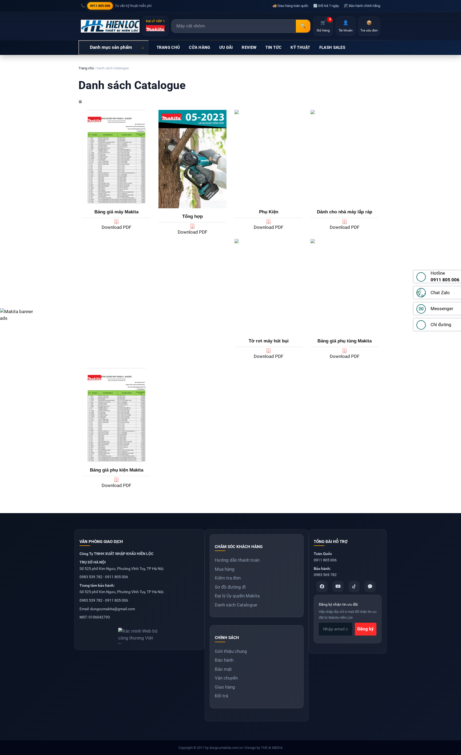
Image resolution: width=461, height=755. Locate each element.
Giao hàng (225, 687)
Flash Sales (332, 47)
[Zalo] (370, 586)
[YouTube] (338, 586)
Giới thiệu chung (231, 651)
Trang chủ (86, 68)
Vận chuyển (226, 678)
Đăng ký (365, 629)
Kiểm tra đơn (228, 578)
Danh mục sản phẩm (111, 47)
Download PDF (116, 227)
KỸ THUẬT (300, 47)
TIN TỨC (273, 47)
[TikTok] (354, 586)
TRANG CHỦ (168, 47)
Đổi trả (221, 695)
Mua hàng (225, 569)
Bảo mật (223, 669)
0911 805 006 (100, 6)
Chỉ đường (441, 324)
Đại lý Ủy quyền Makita (237, 595)
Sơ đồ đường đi (230, 587)
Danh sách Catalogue (236, 605)
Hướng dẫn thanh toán (237, 560)
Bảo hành (224, 660)
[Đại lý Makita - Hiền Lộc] (110, 26)
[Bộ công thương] (140, 634)
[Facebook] (322, 586)
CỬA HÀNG (199, 47)
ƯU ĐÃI (226, 47)
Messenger (442, 308)
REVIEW (249, 47)
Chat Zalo (440, 292)
